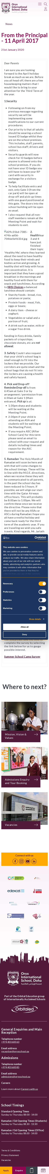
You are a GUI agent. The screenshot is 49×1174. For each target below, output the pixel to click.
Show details (35, 619)
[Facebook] (15, 861)
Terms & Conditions (10, 1150)
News (8, 23)
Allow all (24, 627)
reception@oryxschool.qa (15, 1051)
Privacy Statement (10, 1155)
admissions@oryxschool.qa (15, 1076)
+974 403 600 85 (10, 1067)
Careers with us (29, 1089)
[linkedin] (34, 861)
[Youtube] (27, 861)
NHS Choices (16, 287)
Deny (24, 634)
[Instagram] (21, 861)
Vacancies (6, 1160)
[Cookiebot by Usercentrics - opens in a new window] (35, 538)
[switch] (42, 592)
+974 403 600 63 (10, 1041)
